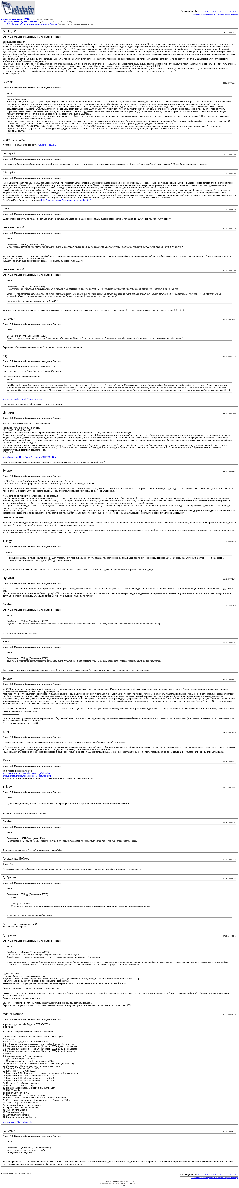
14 (233, 11)
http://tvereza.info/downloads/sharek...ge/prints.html (27, 773)
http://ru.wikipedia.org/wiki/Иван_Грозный (22, 399)
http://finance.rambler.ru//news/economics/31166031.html (29, 457)
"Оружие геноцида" (47, 145)
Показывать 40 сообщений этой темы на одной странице (214, 14)
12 (226, 11)
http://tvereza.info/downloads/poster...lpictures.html (27, 776)
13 (230, 11)
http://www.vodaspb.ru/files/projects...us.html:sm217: (66, 200)
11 (223, 11)
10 (220, 11)
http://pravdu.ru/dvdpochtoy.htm (18, 1122)
